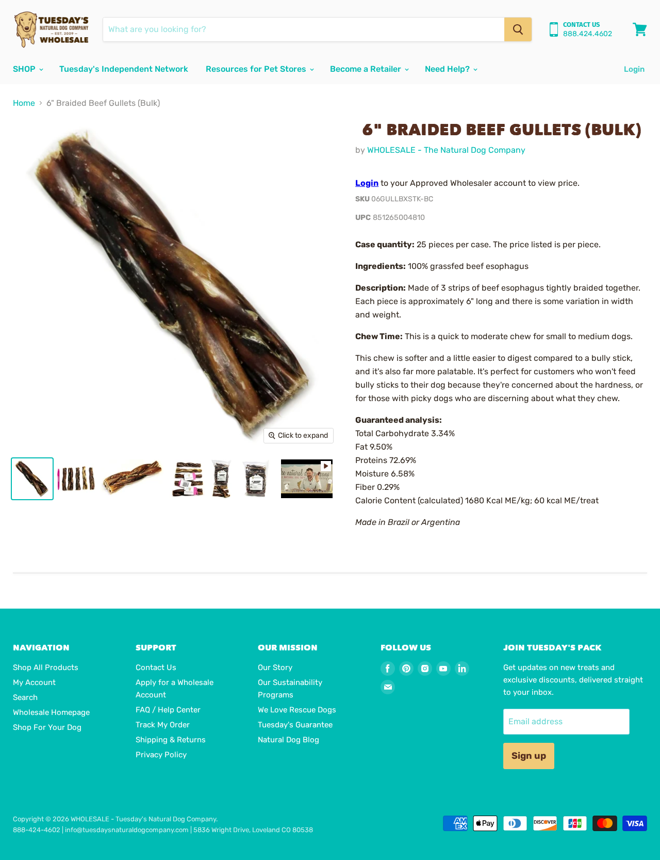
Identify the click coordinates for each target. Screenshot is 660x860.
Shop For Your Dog (47, 727)
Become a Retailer (366, 69)
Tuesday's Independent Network (123, 69)
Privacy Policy (161, 754)
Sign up (529, 755)
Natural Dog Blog (288, 739)
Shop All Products (45, 667)
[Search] (518, 29)
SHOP (25, 69)
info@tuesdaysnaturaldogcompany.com (127, 830)
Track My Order (163, 724)
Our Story (275, 667)
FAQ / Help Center (168, 709)
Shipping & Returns (171, 739)
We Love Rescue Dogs (297, 709)
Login (634, 69)
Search (25, 697)
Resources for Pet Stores (257, 69)
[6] (32, 478)
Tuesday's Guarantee (295, 724)
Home (24, 103)
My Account (34, 682)
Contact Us (156, 667)
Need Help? (448, 69)
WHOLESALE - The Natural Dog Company (446, 150)
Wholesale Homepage (51, 712)
